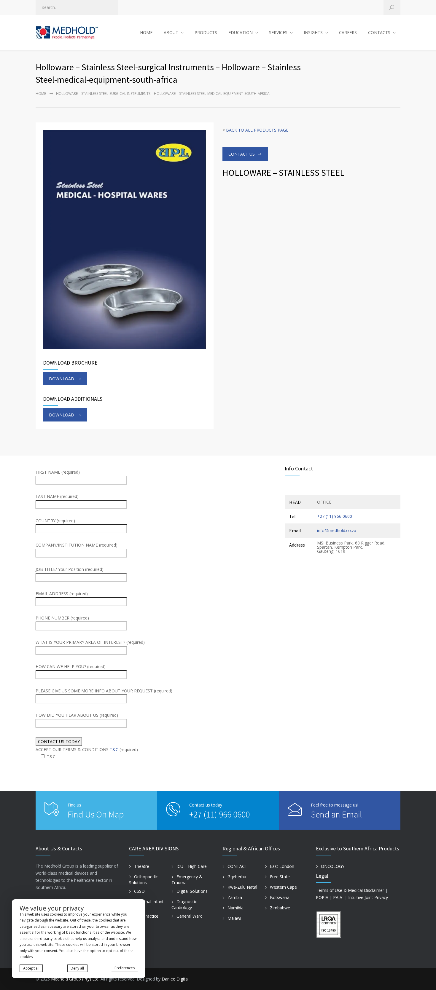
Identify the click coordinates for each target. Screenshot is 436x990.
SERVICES (278, 32)
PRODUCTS (206, 32)
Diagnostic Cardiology (184, 905)
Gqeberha (236, 876)
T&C (114, 749)
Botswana (279, 897)
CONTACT (237, 866)
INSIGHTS (313, 32)
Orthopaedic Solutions (143, 880)
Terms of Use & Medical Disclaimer (350, 890)
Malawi (234, 918)
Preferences (124, 967)
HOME (146, 32)
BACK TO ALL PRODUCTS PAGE (257, 130)
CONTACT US (241, 154)
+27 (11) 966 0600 (334, 516)
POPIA (322, 897)
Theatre (141, 866)
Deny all (77, 968)
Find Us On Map (96, 814)
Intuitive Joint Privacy (368, 897)
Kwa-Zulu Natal (242, 887)
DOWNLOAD (61, 378)
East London (282, 866)
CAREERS (348, 32)
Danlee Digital (175, 979)
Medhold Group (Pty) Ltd (74, 979)
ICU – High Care (191, 866)
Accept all (31, 968)
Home (41, 93)
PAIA (337, 897)
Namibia (235, 908)
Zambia (234, 897)
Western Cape (283, 887)
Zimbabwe (280, 908)
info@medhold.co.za (336, 530)
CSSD (139, 891)
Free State (280, 876)
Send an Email (336, 814)
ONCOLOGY (332, 866)
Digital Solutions (192, 891)
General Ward (189, 916)
